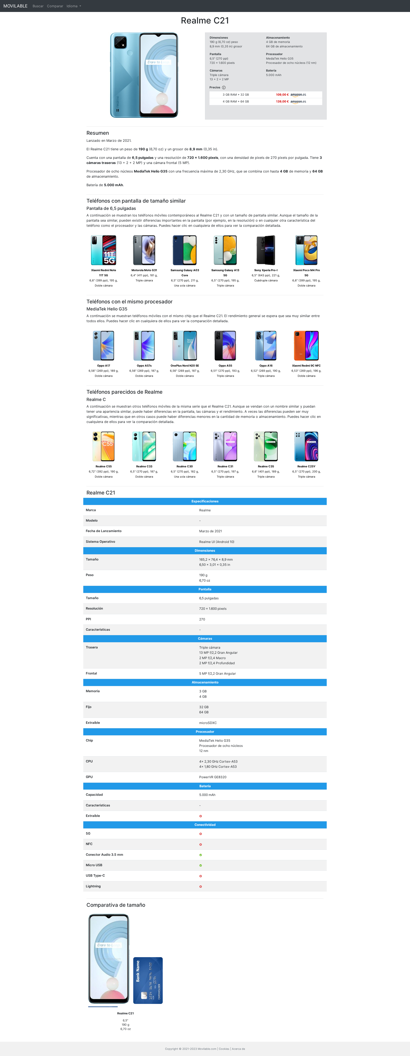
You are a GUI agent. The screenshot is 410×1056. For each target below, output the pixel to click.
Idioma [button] (73, 6)
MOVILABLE (15, 6)
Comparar (55, 6)
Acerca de (238, 1048)
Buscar (38, 6)
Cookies (224, 1048)
